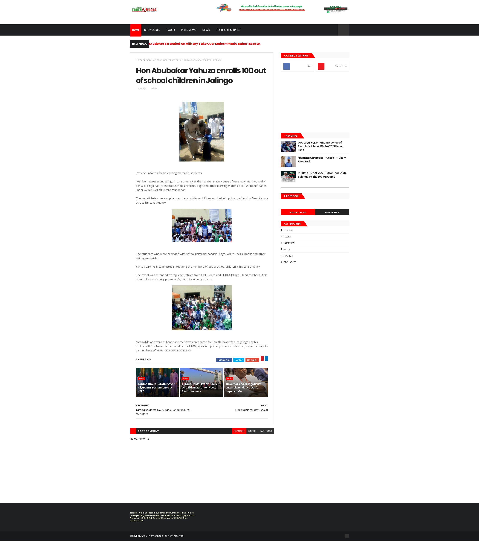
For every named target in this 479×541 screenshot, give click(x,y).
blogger (239, 431)
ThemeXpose (155, 535)
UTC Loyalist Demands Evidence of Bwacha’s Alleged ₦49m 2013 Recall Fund (320, 146)
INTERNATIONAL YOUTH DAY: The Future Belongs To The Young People (322, 175)
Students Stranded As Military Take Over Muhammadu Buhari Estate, (205, 44)
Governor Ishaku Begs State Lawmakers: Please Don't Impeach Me (243, 387)
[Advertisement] (315, 102)
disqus (252, 431)
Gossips (288, 230)
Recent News (298, 212)
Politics (288, 255)
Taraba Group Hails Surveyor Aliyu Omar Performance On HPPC (156, 387)
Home (139, 60)
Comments (332, 212)
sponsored (290, 262)
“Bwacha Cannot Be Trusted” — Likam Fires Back (322, 159)
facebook (266, 431)
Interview (289, 243)
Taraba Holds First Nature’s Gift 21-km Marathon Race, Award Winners (199, 387)
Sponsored (152, 30)
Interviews (188, 30)
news (147, 60)
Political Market (228, 30)
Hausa (171, 30)
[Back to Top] (347, 536)
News (206, 30)
